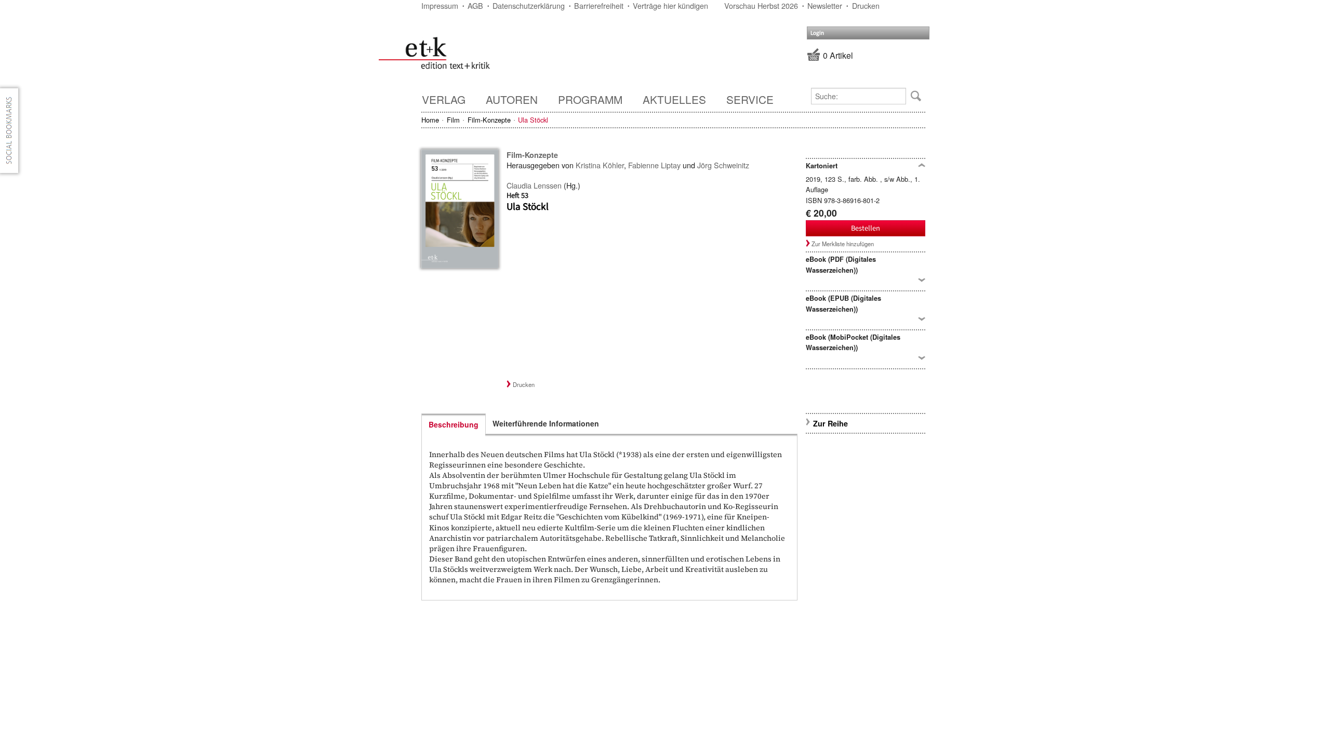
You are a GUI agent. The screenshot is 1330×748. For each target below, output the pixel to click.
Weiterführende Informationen (546, 423)
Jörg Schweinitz (723, 164)
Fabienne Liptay (654, 164)
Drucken (866, 5)
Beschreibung (453, 424)
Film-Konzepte (489, 120)
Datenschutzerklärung (529, 5)
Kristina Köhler (600, 164)
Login (817, 33)
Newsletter (824, 5)
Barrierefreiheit (598, 5)
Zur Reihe (830, 423)
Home (430, 120)
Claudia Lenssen (534, 185)
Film (453, 120)
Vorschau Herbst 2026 (761, 5)
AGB (475, 5)
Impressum (439, 5)
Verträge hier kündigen (670, 5)
